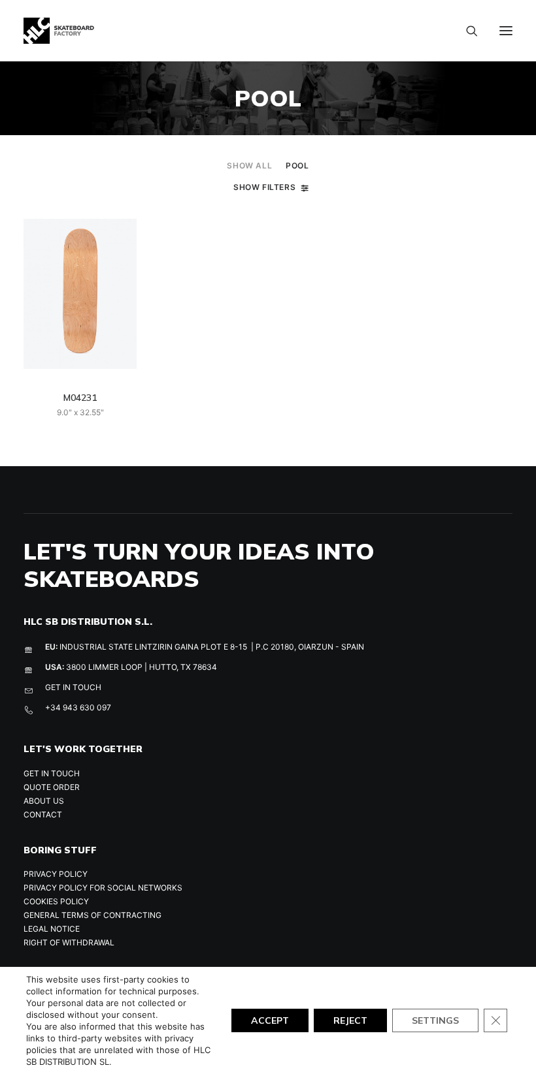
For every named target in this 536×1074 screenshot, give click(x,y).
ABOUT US (44, 801)
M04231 (80, 397)
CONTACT (43, 814)
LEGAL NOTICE (52, 929)
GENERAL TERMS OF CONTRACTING (92, 915)
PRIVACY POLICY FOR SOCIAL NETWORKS (103, 887)
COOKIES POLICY (56, 901)
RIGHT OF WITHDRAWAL (69, 942)
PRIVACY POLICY (56, 874)
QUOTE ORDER (52, 787)
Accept (270, 1020)
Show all (249, 165)
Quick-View (121, 234)
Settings (435, 1020)
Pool (297, 165)
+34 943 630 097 (78, 707)
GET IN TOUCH (73, 687)
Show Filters (264, 187)
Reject (350, 1020)
